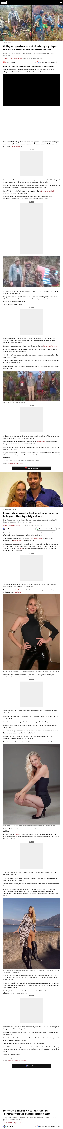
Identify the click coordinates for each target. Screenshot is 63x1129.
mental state (17, 592)
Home (5, 43)
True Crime (15, 1061)
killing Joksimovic (36, 538)
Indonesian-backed (47, 191)
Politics (21, 463)
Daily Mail (18, 834)
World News (11, 463)
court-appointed (13, 590)
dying (21, 548)
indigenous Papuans (50, 346)
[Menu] (61, 2)
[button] (59, 62)
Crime (14, 509)
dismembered (17, 541)
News (9, 43)
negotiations (40, 442)
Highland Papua (16, 146)
